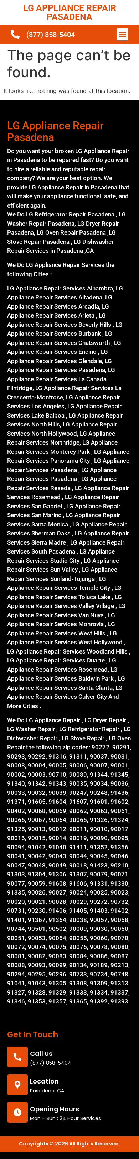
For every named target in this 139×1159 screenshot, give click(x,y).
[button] (122, 34)
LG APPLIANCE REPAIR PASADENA (69, 12)
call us (41, 1053)
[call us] (17, 1057)
